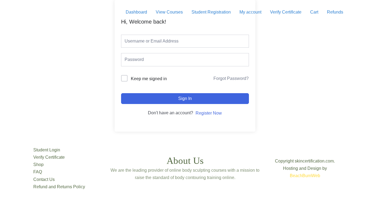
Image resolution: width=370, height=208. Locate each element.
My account (250, 12)
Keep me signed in (149, 78)
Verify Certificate (285, 12)
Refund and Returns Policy (59, 186)
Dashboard (136, 12)
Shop (38, 164)
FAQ (37, 172)
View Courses (169, 12)
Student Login (46, 150)
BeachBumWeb (305, 175)
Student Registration (211, 12)
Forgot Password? (231, 78)
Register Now (209, 113)
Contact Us (44, 179)
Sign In (185, 98)
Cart (314, 12)
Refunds (335, 12)
